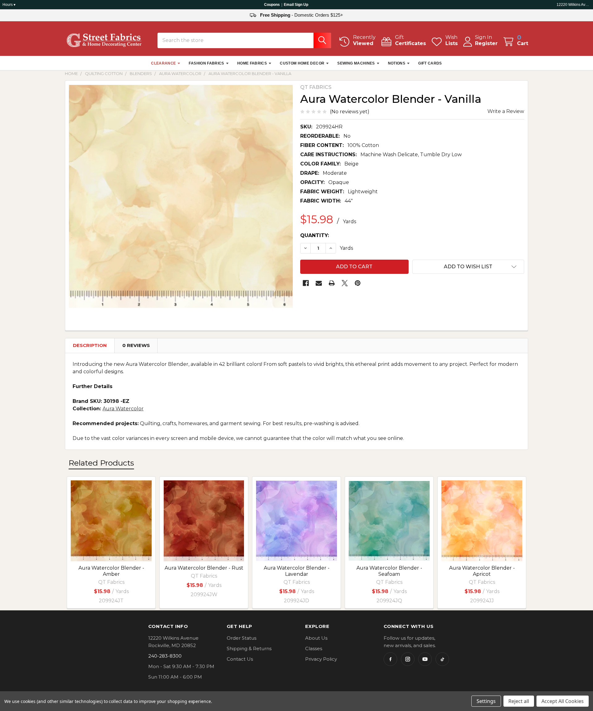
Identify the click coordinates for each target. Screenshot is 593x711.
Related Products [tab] (101, 462)
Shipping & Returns (249, 648)
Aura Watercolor (123, 409)
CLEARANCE (163, 63)
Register (486, 43)
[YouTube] (425, 659)
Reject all (518, 701)
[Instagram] (407, 659)
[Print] (331, 283)
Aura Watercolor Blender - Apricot (482, 571)
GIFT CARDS (430, 63)
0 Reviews (136, 345)
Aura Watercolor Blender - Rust (204, 568)
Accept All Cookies (562, 701)
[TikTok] (442, 659)
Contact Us (240, 659)
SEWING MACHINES (356, 63)
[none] (181, 196)
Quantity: (314, 235)
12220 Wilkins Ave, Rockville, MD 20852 (574, 4)
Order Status (241, 638)
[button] (468, 267)
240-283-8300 (165, 656)
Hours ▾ (8, 4)
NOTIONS (397, 63)
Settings (486, 701)
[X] (344, 283)
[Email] (318, 283)
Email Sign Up (296, 4)
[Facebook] (305, 283)
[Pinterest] (357, 283)
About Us (316, 638)
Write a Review (505, 111)
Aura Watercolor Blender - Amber (111, 571)
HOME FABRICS (252, 63)
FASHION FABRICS (206, 63)
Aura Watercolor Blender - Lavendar (297, 571)
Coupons (272, 4)
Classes (313, 648)
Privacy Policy (321, 659)
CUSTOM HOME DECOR (302, 63)
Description (90, 345)
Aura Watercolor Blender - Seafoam (389, 571)
